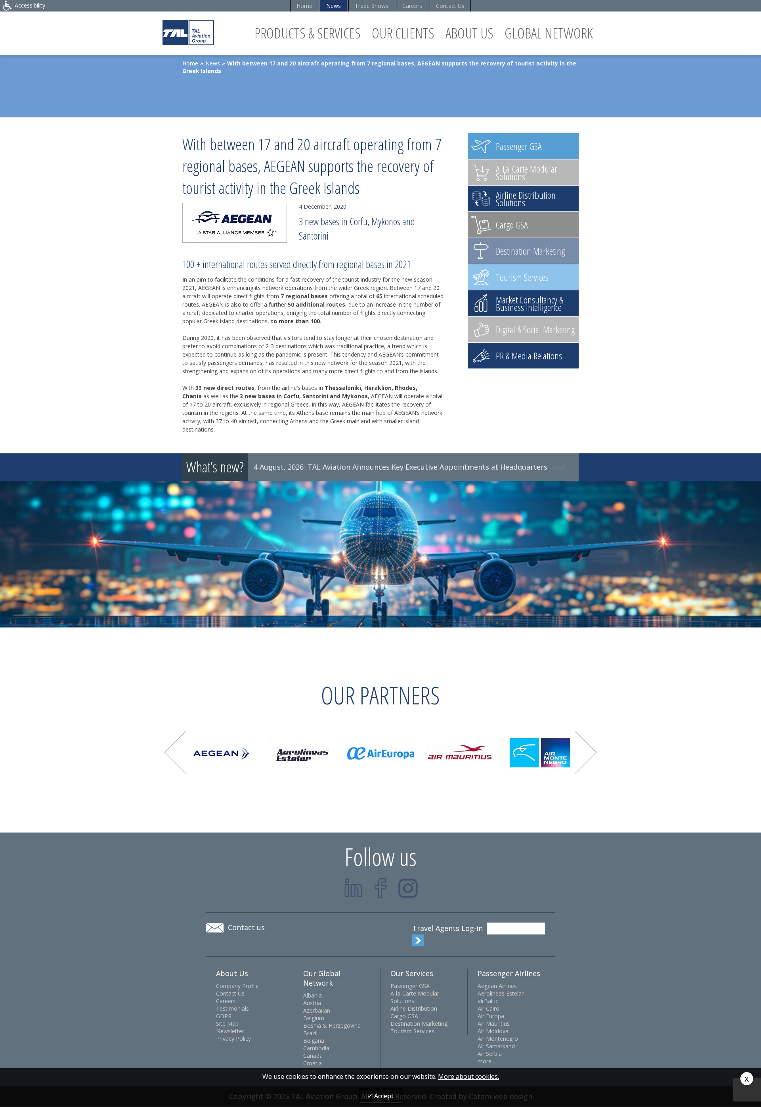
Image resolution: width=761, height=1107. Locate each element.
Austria (312, 1003)
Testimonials (232, 1008)
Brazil (310, 1033)
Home (304, 6)
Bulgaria (313, 1040)
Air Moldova (493, 1031)
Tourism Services (412, 1031)
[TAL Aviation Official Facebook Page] (381, 888)
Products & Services (307, 33)
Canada (313, 1055)
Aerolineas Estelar (501, 993)
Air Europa (491, 1016)
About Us (469, 33)
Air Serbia (490, 1053)
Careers (412, 6)
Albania (312, 995)
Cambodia (316, 1048)
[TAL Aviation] (188, 32)
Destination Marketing (418, 1023)
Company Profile (237, 986)
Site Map (227, 1023)
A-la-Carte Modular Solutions (414, 997)
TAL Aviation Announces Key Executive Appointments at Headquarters (427, 467)
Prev (175, 752)
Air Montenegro (498, 1038)
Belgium (313, 1018)
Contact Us (450, 6)
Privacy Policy (233, 1038)
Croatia (312, 1063)
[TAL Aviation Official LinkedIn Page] (353, 888)
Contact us (246, 927)
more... (486, 1061)
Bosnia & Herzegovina (332, 1025)
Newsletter (230, 1031)
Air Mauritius (494, 1023)
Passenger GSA (410, 986)
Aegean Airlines (497, 986)
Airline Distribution (413, 1008)
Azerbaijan (316, 1010)
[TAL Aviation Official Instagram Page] (408, 888)
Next (586, 752)
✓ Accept (380, 1096)
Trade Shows (371, 6)
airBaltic (488, 1001)
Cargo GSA (404, 1016)
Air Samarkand (496, 1046)
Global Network (549, 33)
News (333, 6)
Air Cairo (488, 1008)
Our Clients (403, 33)
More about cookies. (468, 1076)
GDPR (223, 1016)
